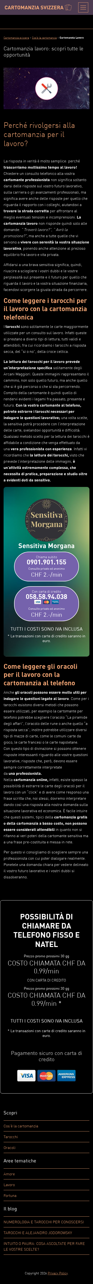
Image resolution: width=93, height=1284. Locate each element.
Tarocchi (11, 1136)
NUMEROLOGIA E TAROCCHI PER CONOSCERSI (44, 1221)
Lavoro (9, 1184)
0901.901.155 (46, 566)
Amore (9, 1174)
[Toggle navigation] (83, 7)
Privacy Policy (57, 1273)
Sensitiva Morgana (46, 545)
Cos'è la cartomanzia (21, 1126)
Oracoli (10, 1147)
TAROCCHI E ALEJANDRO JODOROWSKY (38, 1232)
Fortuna (10, 1195)
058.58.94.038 (46, 603)
